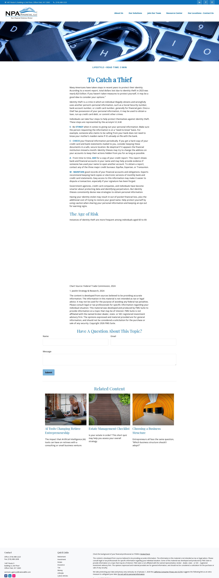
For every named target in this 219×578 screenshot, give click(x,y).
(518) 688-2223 (61, 2)
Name (46, 336)
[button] (118, 13)
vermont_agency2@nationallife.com (17, 572)
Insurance (61, 565)
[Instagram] (212, 2)
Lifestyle (60, 573)
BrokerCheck (145, 554)
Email (113, 336)
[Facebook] (205, 2)
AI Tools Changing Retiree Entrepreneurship (63, 430)
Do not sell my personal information (131, 574)
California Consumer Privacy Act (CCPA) (168, 572)
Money (60, 570)
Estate (59, 562)
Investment (61, 559)
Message (47, 351)
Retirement (61, 557)
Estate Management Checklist (109, 428)
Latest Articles (62, 576)
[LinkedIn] (199, 2)
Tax (58, 568)
